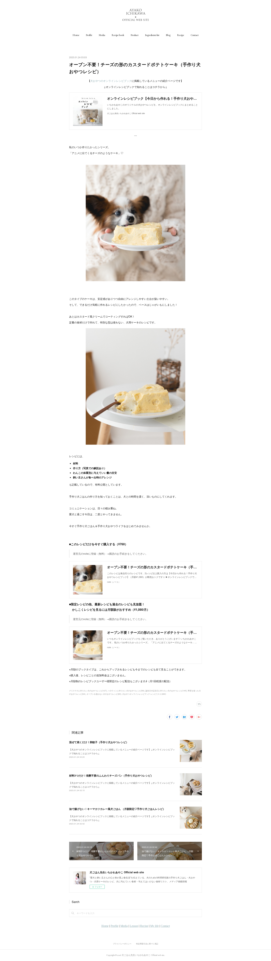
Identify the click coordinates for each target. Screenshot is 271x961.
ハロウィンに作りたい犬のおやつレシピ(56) (126, 690)
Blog (168, 35)
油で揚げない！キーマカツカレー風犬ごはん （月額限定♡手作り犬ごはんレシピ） (117, 809)
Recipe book (118, 35)
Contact (195, 35)
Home (76, 35)
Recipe (180, 35)
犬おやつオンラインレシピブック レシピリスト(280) (144, 694)
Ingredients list (152, 35)
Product (134, 35)
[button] (76, 35)
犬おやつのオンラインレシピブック (111, 81)
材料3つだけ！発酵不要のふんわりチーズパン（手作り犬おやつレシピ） (111, 775)
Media (102, 35)
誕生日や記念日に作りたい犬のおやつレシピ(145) (166, 690)
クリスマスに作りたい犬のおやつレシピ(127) (88, 690)
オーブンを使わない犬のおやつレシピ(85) (103, 694)
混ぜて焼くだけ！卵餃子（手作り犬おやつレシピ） (98, 742)
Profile (89, 35)
